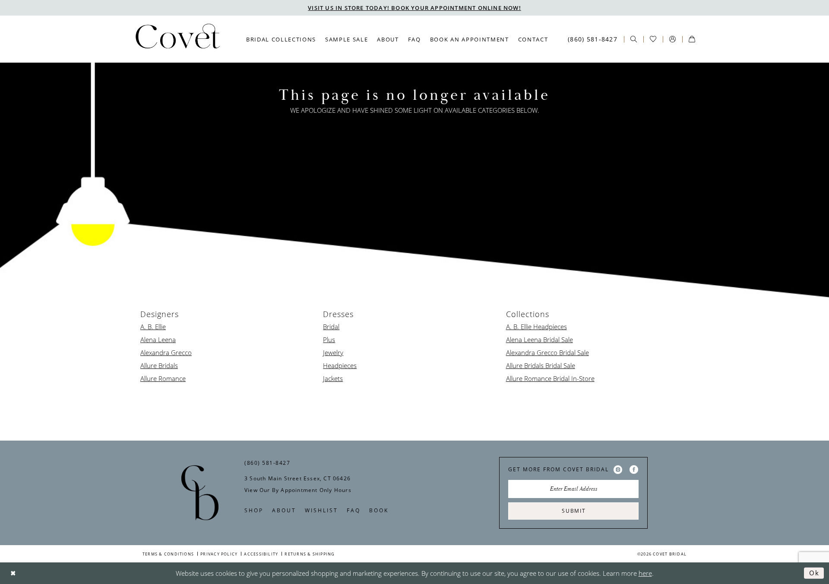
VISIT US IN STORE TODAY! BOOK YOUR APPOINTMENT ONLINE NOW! (414, 8)
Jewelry (333, 352)
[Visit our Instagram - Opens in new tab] (618, 469)
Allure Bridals (159, 365)
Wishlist (321, 510)
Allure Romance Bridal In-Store (550, 378)
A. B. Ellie (153, 326)
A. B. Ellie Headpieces (536, 326)
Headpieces (340, 365)
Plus (329, 339)
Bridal (331, 326)
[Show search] (633, 39)
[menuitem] (281, 39)
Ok (814, 572)
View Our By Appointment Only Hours (297, 489)
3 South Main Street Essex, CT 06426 (297, 478)
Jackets (333, 378)
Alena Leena (158, 339)
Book (379, 510)
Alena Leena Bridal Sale (539, 339)
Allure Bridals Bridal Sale (540, 365)
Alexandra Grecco (166, 352)
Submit (574, 510)
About (284, 510)
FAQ (354, 510)
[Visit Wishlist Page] (653, 39)
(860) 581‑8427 (267, 462)
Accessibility (261, 554)
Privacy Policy (218, 554)
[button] (672, 39)
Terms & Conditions (168, 554)
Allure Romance (163, 378)
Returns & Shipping (310, 554)
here (645, 573)
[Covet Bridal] (177, 39)
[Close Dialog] (13, 573)
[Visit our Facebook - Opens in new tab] (634, 469)
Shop (253, 510)
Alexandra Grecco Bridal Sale (547, 352)
